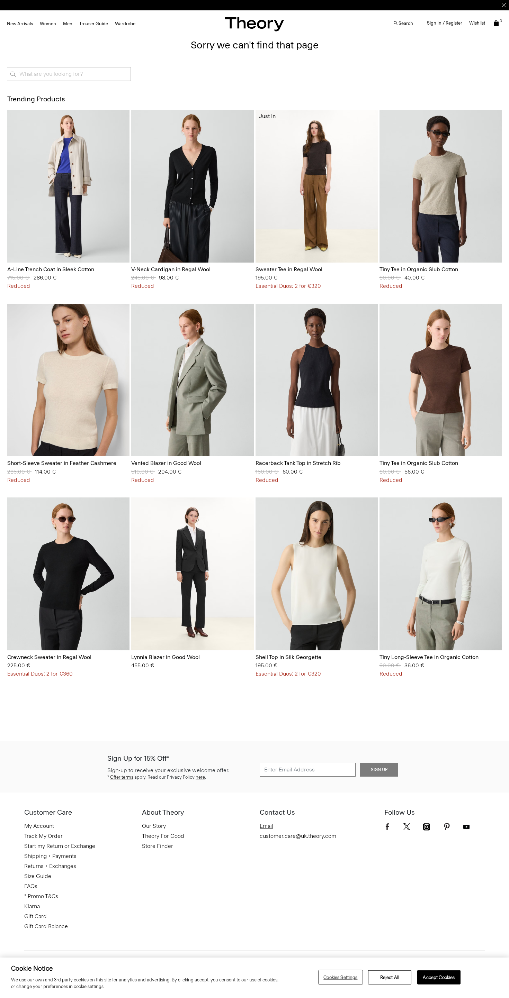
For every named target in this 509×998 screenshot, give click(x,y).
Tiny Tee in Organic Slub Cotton (418, 269)
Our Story (154, 826)
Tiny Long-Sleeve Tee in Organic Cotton (429, 657)
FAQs (30, 886)
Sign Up (379, 769)
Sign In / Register (444, 23)
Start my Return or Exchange (59, 846)
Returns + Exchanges (50, 866)
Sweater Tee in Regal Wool (289, 269)
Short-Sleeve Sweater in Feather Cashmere (61, 463)
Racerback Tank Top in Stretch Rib (298, 463)
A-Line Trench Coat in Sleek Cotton (50, 269)
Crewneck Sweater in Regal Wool (49, 657)
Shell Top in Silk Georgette (288, 657)
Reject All (389, 977)
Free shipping (222, 5)
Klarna (32, 906)
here (200, 777)
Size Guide (37, 876)
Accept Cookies (439, 977)
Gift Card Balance (46, 926)
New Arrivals (20, 23)
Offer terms (121, 777)
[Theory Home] (254, 24)
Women (48, 23)
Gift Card (35, 916)
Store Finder (157, 846)
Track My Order (43, 836)
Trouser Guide (93, 23)
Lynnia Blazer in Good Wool (165, 657)
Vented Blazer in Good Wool (166, 463)
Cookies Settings (340, 977)
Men (67, 23)
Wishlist (477, 23)
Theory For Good (163, 836)
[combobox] (69, 74)
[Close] (504, 5)
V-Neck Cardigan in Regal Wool (171, 269)
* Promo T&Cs (41, 896)
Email (266, 826)
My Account (39, 826)
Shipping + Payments (50, 856)
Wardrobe (125, 23)
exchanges (252, 5)
